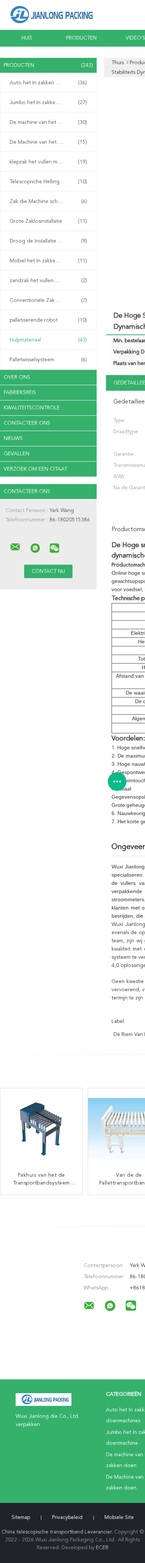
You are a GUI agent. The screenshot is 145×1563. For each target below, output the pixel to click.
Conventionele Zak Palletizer (48, 300)
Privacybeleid (67, 1517)
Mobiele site (119, 1517)
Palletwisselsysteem (48, 359)
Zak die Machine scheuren (48, 201)
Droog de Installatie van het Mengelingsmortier (50, 241)
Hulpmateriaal (48, 340)
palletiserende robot (48, 320)
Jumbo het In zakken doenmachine (50, 102)
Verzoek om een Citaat (35, 469)
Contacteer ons (27, 423)
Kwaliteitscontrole (32, 408)
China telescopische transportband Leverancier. (57, 1532)
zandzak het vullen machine (48, 280)
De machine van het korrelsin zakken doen (50, 122)
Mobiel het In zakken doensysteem (50, 260)
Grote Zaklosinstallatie (48, 221)
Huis (27, 38)
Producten (81, 38)
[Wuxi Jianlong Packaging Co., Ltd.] (15, 547)
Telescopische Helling (48, 181)
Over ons (17, 377)
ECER (102, 1547)
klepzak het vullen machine (48, 162)
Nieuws (13, 438)
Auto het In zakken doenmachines (50, 82)
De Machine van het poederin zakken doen (50, 142)
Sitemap (21, 1517)
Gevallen (16, 453)
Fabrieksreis (20, 392)
